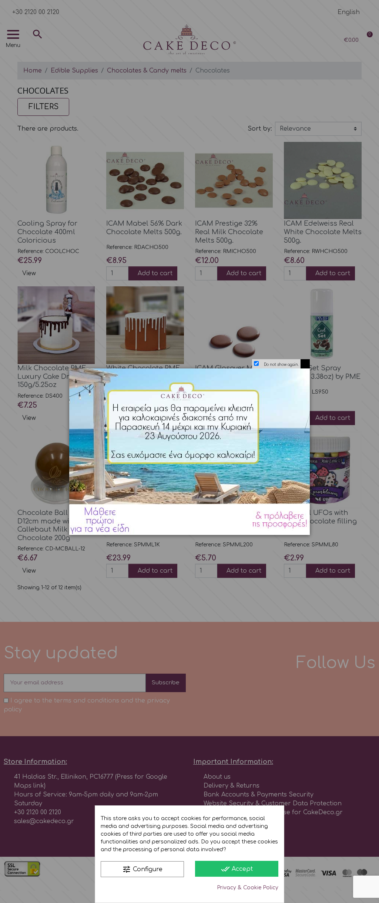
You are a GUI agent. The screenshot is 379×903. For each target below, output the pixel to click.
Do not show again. (281, 365)
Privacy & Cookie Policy (247, 887)
